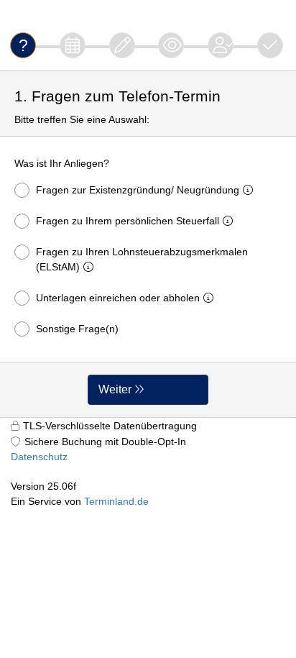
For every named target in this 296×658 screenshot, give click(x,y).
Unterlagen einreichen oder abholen (118, 297)
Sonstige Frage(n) (77, 328)
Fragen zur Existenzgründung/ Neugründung (137, 190)
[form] (148, 244)
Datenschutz (39, 456)
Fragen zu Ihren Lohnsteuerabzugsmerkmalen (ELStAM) (142, 259)
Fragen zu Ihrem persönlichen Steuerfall (127, 221)
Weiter (114, 389)
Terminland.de (116, 501)
